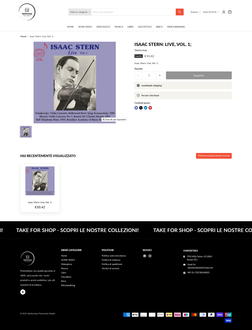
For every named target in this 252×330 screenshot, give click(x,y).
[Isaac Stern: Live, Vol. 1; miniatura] (26, 132)
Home (70, 26)
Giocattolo (145, 26)
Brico (159, 26)
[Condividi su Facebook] (136, 108)
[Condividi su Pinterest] (150, 108)
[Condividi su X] (141, 108)
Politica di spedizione (112, 264)
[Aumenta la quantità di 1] (160, 75)
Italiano (194, 11)
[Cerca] (180, 12)
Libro (130, 26)
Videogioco (103, 26)
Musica (119, 26)
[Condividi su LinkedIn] (145, 108)
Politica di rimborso (111, 260)
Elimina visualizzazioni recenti (214, 155)
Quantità (138, 69)
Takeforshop (140, 50)
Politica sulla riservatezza (114, 255)
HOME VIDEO (85, 26)
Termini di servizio (110, 268)
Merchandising (176, 26)
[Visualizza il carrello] (230, 12)
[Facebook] (22, 292)
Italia (209, 11)
